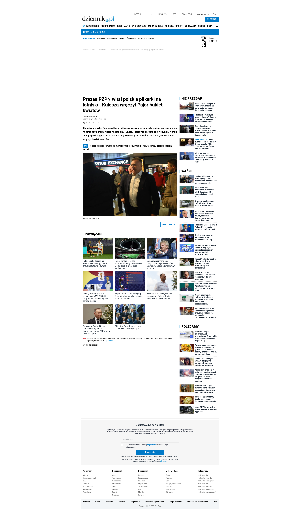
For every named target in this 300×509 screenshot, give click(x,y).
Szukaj (213, 19)
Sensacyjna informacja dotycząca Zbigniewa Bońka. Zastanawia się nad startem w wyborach (161, 265)
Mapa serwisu (176, 502)
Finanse (169, 478)
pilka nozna (102, 50)
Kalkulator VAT (203, 484)
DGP (174, 14)
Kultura (141, 495)
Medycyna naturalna (173, 484)
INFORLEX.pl (162, 14)
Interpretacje (87, 489)
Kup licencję (109, 341)
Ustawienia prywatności (197, 502)
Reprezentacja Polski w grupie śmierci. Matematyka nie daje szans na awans (129, 296)
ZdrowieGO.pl (187, 14)
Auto (114, 475)
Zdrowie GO (112, 38)
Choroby (169, 486)
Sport (86, 32)
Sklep (215, 14)
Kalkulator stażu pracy (206, 481)
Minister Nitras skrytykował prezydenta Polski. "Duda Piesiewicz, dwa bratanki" (159, 296)
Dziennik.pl (117, 471)
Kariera (122, 502)
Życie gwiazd (143, 486)
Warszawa (212, 38)
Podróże (115, 492)
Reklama (109, 502)
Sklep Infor (87, 492)
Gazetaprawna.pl (89, 478)
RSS (215, 502)
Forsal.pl (86, 484)
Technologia (116, 478)
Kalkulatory (203, 471)
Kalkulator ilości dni (205, 478)
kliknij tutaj (163, 461)
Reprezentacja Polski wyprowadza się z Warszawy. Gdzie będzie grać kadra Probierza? (128, 265)
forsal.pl (149, 14)
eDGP (85, 481)
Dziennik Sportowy (146, 38)
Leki (167, 481)
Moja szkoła (142, 484)
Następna (167, 224)
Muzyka (141, 492)
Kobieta (141, 475)
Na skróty (87, 471)
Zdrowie (115, 489)
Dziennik (85, 50)
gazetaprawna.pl (203, 14)
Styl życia (169, 492)
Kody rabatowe (143, 478)
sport (93, 50)
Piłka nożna (99, 32)
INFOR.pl (137, 14)
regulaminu (151, 445)
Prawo (168, 475)
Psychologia (170, 489)
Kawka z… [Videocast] (127, 38)
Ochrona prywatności (154, 502)
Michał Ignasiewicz (94, 118)
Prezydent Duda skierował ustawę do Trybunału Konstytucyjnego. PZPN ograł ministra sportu (96, 330)
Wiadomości (116, 484)
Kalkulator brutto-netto (206, 489)
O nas (97, 502)
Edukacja (141, 481)
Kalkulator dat (203, 475)
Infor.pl (85, 475)
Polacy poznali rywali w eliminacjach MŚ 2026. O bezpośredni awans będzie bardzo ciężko (95, 297)
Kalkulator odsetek (205, 486)
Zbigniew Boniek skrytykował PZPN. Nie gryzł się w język (128, 327)
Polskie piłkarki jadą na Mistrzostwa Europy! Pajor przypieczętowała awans (95, 263)
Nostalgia (101, 38)
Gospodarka (116, 481)
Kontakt (86, 502)
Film (139, 489)
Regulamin (135, 502)
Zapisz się (150, 452)
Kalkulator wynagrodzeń (207, 492)
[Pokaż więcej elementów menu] (217, 26)
